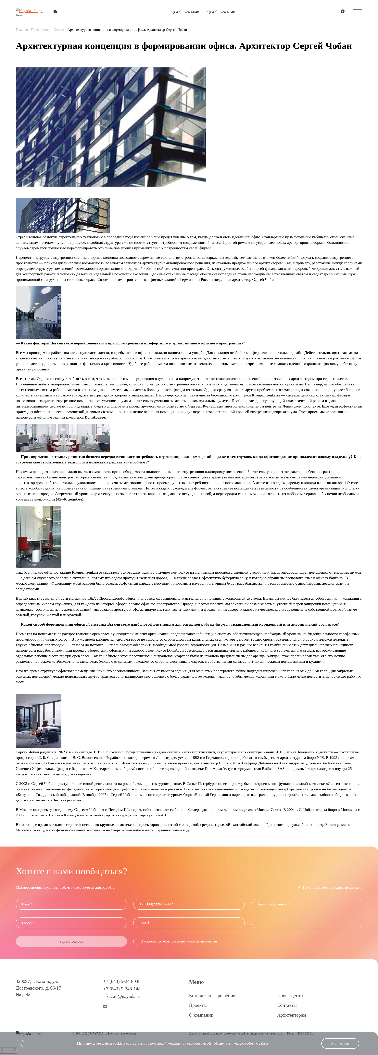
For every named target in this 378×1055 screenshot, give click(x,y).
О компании (201, 1015)
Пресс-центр (40, 30)
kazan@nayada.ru (123, 996)
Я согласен (340, 1043)
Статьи (59, 30)
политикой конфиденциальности (175, 1043)
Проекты (198, 1005)
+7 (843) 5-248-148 (219, 12)
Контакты (287, 1005)
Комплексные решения (212, 995)
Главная (22, 30)
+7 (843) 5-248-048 (183, 12)
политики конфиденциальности (195, 941)
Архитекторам (291, 1015)
